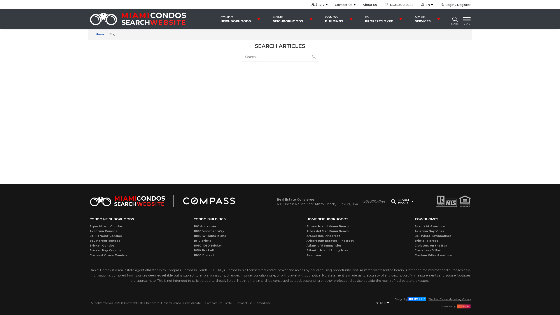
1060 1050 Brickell (208, 245)
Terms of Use (244, 302)
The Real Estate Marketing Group (450, 299)
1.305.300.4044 (401, 5)
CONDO (235, 19)
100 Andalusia (205, 226)
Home (100, 34)
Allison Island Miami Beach (327, 226)
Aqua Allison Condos (106, 226)
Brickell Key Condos (105, 250)
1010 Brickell (203, 240)
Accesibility (264, 302)
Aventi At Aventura (430, 226)
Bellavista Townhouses (433, 236)
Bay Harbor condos (104, 240)
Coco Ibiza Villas (428, 250)
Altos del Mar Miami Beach (327, 231)
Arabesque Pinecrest (323, 236)
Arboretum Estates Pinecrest (330, 240)
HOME (288, 19)
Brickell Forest (426, 240)
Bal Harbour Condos (105, 236)
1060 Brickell (204, 255)
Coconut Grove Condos (108, 255)
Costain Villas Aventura (433, 255)
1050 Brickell (204, 250)
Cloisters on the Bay (431, 245)
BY (379, 19)
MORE (423, 19)
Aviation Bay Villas (429, 231)
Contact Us (343, 5)
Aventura (313, 255)
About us (370, 5)
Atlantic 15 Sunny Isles (324, 245)
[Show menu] (467, 19)
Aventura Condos (103, 231)
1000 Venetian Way (209, 231)
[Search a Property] (455, 19)
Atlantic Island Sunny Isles (327, 250)
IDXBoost (464, 306)
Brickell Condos (102, 245)
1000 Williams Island (210, 236)
